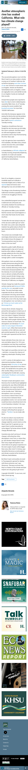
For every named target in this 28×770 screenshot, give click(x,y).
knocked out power (7, 108)
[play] (2, 768)
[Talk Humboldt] (14, 619)
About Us (5, 739)
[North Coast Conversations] (14, 534)
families (10, 412)
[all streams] (26, 768)
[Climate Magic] (14, 562)
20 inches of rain (16, 364)
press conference (15, 120)
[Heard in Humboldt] (14, 675)
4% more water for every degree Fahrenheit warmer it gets (13, 326)
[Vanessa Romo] (5, 505)
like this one (8, 288)
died (6, 102)
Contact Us (5, 742)
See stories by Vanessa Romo (16, 511)
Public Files (5, 746)
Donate (23, 2)
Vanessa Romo (5, 29)
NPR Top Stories (11, 479)
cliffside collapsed (18, 150)
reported (4, 185)
